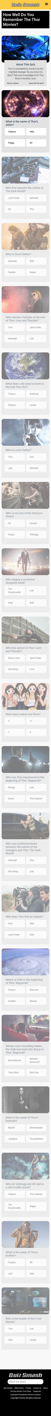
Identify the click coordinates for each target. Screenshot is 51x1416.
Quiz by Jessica (12, 83)
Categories (37, 1391)
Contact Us (37, 1388)
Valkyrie (12, 131)
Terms (45, 1388)
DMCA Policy (19, 1388)
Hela (32, 131)
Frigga (11, 143)
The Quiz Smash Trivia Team (20, 1391)
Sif (31, 143)
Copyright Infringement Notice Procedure (25, 1395)
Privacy (28, 1388)
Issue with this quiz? (36, 83)
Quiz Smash (8, 1388)
